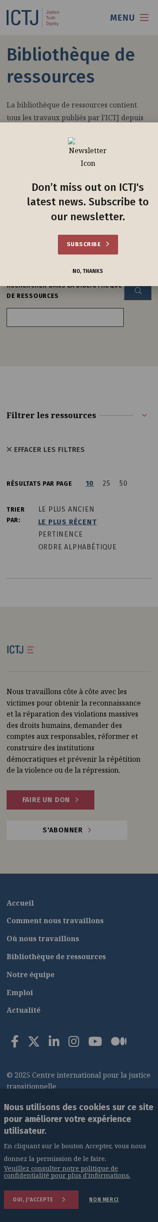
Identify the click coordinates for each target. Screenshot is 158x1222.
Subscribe (84, 244)
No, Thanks (87, 271)
